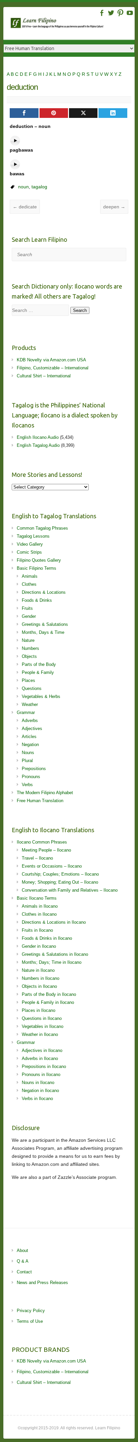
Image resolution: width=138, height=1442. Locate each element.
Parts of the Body (39, 664)
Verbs (27, 784)
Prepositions (34, 768)
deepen (114, 206)
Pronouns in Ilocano (41, 1074)
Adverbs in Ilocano (40, 1058)
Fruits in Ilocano (37, 930)
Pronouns (31, 776)
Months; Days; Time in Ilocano (51, 962)
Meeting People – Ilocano (46, 850)
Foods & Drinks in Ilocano (47, 938)
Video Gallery (30, 544)
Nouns (28, 752)
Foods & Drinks (37, 600)
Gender (29, 616)
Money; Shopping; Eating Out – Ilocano (60, 882)
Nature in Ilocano (38, 970)
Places (28, 680)
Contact (24, 1271)
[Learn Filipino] (72, 24)
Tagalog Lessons (33, 536)
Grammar (26, 712)
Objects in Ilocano (39, 986)
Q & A (22, 1261)
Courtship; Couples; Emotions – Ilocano (60, 874)
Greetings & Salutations (45, 624)
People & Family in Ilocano (48, 1002)
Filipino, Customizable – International (52, 367)
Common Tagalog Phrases (42, 528)
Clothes (29, 584)
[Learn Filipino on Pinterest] (120, 13)
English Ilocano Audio (38, 437)
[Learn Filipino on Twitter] (111, 13)
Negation (30, 744)
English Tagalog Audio (38, 445)
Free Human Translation (40, 800)
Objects (29, 656)
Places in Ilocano (38, 1010)
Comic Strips (29, 552)
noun (23, 186)
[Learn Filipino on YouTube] (129, 13)
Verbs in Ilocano (37, 1098)
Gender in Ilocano (39, 946)
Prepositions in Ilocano (44, 1066)
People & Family (38, 672)
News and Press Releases (42, 1282)
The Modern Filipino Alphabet (45, 792)
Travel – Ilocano (37, 858)
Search (80, 310)
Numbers (30, 648)
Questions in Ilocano (42, 1018)
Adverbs (30, 720)
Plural (27, 760)
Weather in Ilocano (40, 1034)
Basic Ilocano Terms (37, 898)
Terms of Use (30, 1321)
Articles (29, 736)
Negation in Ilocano (40, 1090)
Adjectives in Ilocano (42, 1050)
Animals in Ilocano (40, 906)
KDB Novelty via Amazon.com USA (51, 359)
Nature (28, 640)
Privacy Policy (31, 1310)
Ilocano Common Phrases (42, 842)
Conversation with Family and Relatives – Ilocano (70, 890)
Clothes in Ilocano (39, 914)
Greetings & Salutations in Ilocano (55, 954)
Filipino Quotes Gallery (39, 560)
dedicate (25, 206)
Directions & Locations (44, 592)
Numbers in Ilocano (40, 978)
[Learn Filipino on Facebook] (101, 13)
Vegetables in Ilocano (42, 1026)
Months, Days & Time (43, 632)
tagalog (39, 186)
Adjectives (32, 728)
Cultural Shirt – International (44, 375)
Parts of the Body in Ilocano (49, 994)
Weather (30, 704)
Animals (30, 576)
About (22, 1250)
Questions (32, 688)
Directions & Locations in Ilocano (54, 922)
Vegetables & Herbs (41, 696)
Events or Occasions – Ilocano (52, 866)
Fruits (27, 608)
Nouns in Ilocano (38, 1082)
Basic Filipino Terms (36, 568)
